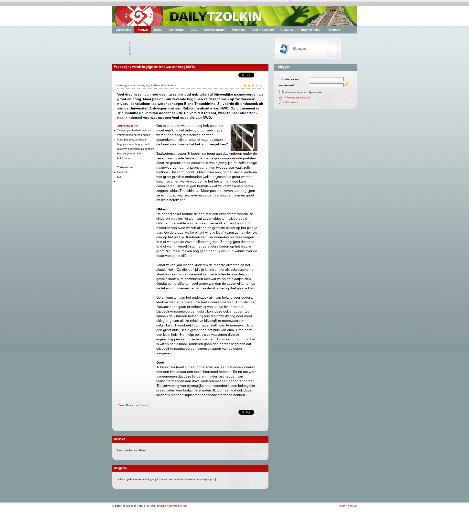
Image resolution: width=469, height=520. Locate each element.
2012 (194, 30)
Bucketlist (287, 30)
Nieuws (143, 30)
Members (238, 30)
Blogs (158, 30)
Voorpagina (123, 30)
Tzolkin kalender (262, 30)
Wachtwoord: (286, 85)
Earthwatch (176, 30)
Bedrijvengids (310, 30)
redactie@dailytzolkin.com (172, 505)
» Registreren (290, 101)
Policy (342, 505)
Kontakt (352, 505)
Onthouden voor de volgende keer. (303, 92)
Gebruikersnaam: (288, 78)
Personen (333, 30)
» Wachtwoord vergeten (296, 97)
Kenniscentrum (214, 30)
